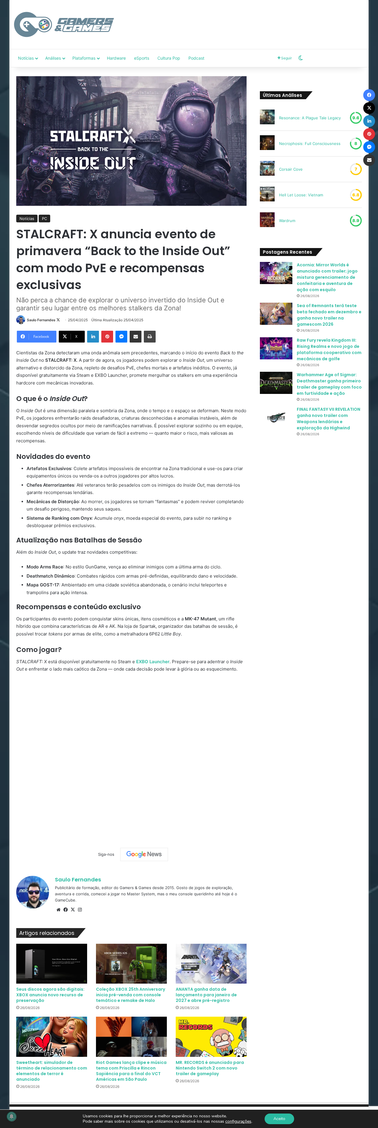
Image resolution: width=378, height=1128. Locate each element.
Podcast (196, 58)
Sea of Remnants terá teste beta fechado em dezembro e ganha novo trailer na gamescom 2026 (329, 315)
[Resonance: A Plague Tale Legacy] (267, 118)
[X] (72, 909)
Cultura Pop (168, 58)
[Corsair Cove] (267, 169)
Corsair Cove (291, 169)
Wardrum (287, 220)
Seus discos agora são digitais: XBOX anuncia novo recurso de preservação (50, 994)
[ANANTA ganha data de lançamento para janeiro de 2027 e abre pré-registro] (211, 964)
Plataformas (83, 58)
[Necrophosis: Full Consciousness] (267, 143)
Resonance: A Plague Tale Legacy (310, 117)
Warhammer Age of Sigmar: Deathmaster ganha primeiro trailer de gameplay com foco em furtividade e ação (329, 384)
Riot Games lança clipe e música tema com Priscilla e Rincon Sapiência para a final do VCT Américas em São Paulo (131, 1070)
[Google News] (144, 854)
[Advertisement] (248, 19)
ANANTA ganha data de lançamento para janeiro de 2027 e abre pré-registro (206, 994)
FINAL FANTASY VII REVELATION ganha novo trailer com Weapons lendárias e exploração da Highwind (328, 418)
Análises (53, 58)
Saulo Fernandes (41, 320)
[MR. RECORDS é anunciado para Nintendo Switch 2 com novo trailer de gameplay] (211, 1037)
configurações (238, 1121)
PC (44, 218)
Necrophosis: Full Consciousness (309, 143)
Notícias (26, 58)
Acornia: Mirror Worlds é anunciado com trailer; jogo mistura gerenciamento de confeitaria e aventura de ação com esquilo (327, 277)
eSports (141, 58)
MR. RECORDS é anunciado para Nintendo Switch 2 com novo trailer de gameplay (210, 1068)
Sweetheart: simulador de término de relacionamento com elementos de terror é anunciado (51, 1070)
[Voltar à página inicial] (64, 24)
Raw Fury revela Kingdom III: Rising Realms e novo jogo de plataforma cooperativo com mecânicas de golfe (329, 349)
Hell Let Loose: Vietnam (301, 195)
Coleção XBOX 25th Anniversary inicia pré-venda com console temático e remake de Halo (130, 994)
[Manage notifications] (11, 1116)
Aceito (279, 1119)
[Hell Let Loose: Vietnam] (267, 195)
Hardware (116, 58)
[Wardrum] (267, 220)
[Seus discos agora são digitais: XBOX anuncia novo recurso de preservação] (51, 964)
